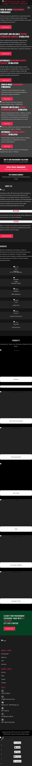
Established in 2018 (5, 193)
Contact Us (9, 628)
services (28, 252)
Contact (3, 682)
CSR (2, 661)
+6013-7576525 (5, 693)
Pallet (16, 529)
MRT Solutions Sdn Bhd (17, 193)
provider (25, 40)
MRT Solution (5, 711)
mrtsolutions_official (7, 716)
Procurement (5, 654)
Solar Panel (16, 493)
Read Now (7, 99)
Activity (3, 672)
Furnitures (16, 379)
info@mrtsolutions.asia (8, 699)
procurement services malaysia (12, 199)
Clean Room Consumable (16, 421)
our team (22, 250)
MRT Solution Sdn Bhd (7, 722)
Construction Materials (16, 565)
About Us (3, 657)
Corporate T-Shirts (16, 601)
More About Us (6, 236)
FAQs (2, 676)
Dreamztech (19, 734)
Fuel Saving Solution (16, 457)
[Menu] (29, 7)
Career (3, 679)
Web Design (25, 734)
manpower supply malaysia (16, 67)
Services (3, 664)
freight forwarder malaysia (16, 40)
